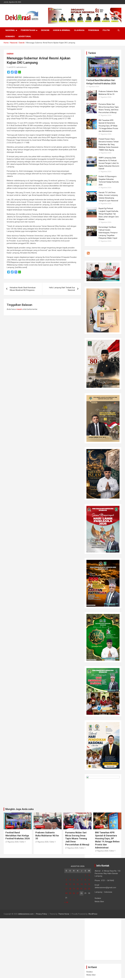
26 (74, 893)
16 (89, 884)
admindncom (21, 67)
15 (85, 884)
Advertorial (24, 36)
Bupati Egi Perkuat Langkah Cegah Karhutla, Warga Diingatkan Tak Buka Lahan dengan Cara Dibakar (109, 213)
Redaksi (89, 972)
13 (78, 884)
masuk (19, 309)
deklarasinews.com (26, 914)
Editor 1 (23, 842)
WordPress (92, 914)
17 (66, 889)
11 (70, 884)
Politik (106, 30)
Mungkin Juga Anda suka (19, 809)
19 (74, 889)
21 (81, 889)
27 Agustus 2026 (12, 842)
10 (66, 884)
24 (66, 893)
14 (81, 884)
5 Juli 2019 (11, 67)
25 (70, 893)
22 (85, 889)
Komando (10, 36)
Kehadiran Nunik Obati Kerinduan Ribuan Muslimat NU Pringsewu (23, 288)
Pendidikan (93, 30)
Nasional (10, 30)
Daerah (10, 54)
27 (78, 893)
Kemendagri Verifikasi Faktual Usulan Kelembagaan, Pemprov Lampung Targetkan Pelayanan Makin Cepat (108, 232)
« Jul (66, 902)
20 (78, 889)
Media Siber (91, 975)
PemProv (9, 827)
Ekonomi (45, 30)
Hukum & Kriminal (61, 30)
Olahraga (79, 30)
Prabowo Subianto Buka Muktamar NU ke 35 (47, 835)
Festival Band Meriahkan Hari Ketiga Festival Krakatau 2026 (17, 835)
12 (74, 884)
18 (70, 889)
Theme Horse (63, 914)
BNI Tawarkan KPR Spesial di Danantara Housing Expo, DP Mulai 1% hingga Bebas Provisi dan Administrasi (108, 125)
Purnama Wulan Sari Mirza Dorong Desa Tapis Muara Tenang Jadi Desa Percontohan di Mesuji (77, 838)
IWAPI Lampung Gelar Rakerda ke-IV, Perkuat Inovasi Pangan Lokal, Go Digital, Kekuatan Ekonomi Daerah (109, 163)
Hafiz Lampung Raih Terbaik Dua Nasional (62, 288)
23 (89, 889)
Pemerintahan (28, 30)
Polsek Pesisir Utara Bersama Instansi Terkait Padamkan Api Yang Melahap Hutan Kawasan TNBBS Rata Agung (109, 144)
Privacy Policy (41, 914)
